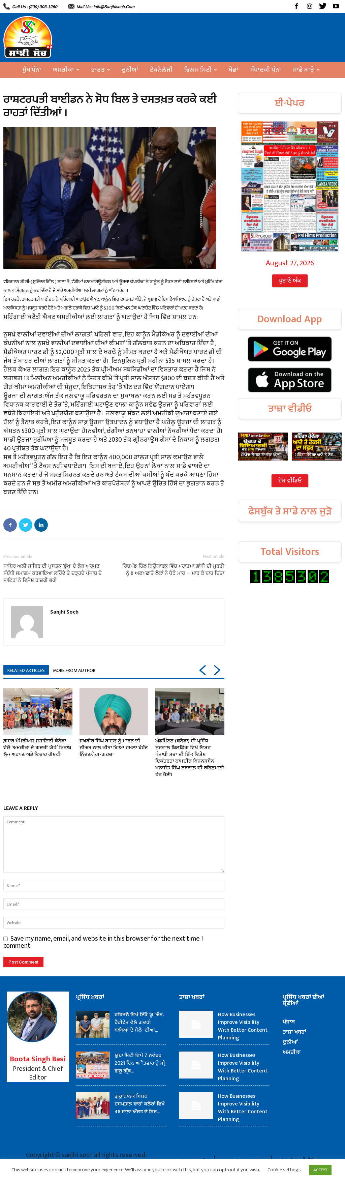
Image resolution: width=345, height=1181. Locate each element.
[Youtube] (336, 6)
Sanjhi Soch (64, 611)
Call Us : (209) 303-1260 (34, 6)
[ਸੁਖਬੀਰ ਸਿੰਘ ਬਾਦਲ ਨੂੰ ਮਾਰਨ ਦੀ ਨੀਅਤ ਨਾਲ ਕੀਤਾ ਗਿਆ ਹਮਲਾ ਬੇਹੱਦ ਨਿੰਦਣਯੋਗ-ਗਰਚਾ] (114, 711)
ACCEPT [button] (320, 1170)
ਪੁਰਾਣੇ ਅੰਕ (290, 281)
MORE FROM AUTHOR (74, 670)
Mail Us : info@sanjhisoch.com (105, 6)
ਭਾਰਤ (98, 70)
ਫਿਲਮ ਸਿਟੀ (198, 70)
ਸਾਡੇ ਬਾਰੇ (303, 70)
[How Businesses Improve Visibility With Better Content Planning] (196, 1024)
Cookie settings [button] (284, 1169)
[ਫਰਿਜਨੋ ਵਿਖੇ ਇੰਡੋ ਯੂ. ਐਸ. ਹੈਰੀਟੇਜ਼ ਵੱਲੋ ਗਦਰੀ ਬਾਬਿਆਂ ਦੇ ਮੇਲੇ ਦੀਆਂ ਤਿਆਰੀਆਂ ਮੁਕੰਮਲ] (92, 1024)
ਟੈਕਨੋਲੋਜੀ (161, 70)
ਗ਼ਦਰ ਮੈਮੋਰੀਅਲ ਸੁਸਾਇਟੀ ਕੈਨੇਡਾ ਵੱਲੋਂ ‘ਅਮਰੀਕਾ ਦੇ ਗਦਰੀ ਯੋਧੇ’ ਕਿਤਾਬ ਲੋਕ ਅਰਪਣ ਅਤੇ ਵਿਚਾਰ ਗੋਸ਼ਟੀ (37, 747)
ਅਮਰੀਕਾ (63, 70)
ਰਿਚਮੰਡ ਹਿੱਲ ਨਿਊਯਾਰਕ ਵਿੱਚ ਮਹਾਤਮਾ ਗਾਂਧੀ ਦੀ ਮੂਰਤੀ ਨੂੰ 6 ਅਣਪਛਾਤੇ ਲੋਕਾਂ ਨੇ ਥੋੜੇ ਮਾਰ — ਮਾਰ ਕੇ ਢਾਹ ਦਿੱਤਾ (173, 569)
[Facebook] (296, 6)
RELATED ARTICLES (26, 670)
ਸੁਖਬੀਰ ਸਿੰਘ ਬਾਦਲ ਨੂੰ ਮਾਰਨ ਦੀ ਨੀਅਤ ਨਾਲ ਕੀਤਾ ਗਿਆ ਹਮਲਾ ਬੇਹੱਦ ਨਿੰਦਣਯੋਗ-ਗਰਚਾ (114, 747)
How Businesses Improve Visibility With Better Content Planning (243, 1026)
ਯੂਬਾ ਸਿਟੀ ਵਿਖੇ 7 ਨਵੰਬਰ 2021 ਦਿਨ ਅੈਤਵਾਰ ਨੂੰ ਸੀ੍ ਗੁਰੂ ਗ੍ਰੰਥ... (140, 1063)
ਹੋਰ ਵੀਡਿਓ (290, 481)
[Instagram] (309, 6)
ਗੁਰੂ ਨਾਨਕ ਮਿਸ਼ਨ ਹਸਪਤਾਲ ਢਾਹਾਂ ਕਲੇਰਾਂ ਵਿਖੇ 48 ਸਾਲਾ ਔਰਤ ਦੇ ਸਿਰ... (140, 1104)
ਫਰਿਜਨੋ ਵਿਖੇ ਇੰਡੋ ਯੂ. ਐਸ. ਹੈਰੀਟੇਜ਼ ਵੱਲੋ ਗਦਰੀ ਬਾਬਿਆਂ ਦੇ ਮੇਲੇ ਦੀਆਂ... (139, 1022)
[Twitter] (322, 6)
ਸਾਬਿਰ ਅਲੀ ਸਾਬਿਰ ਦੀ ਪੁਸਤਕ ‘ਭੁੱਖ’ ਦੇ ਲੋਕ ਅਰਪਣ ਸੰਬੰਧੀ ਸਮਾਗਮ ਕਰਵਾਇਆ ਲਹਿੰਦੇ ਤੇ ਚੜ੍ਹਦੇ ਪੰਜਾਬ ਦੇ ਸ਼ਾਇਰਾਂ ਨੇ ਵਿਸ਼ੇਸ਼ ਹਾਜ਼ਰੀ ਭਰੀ (52, 573)
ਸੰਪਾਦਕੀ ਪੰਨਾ (265, 70)
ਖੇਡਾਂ (233, 70)
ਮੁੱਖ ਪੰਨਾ (31, 70)
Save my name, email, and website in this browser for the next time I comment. (103, 942)
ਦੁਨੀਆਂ (130, 70)
